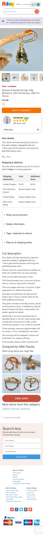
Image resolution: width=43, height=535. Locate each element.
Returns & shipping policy (19, 242)
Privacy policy (31, 495)
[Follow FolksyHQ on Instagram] (26, 509)
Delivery (15, 475)
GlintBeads (18, 117)
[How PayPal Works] (22, 527)
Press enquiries (31, 499)
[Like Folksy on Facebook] (16, 509)
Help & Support (11, 493)
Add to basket (21, 110)
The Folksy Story (32, 490)
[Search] (37, 11)
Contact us (30, 493)
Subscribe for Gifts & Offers (21, 483)
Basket (35, 4)
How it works (17, 473)
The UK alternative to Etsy (14, 497)
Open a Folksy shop (12, 490)
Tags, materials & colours (19, 233)
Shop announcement (16, 214)
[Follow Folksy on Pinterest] (12, 509)
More (9, 156)
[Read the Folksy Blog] (30, 509)
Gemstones (25, 408)
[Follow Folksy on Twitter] (21, 509)
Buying (16, 481)
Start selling (27, 4)
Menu (18, 4)
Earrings (15, 408)
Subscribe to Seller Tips (13, 501)
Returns (15, 477)
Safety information (15, 224)
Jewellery (6, 408)
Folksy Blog (9, 499)
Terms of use (31, 497)
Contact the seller (18, 479)
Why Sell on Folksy (12, 495)
